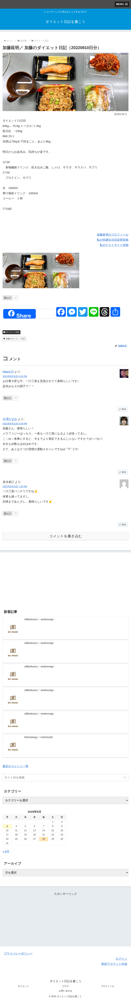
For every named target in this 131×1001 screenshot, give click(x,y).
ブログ (65, 986)
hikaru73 (8, 371)
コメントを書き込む (65, 536)
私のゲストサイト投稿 (114, 245)
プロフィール (107, 986)
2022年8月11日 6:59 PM (15, 423)
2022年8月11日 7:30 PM (15, 486)
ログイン (121, 958)
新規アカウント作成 (114, 964)
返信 (124, 409)
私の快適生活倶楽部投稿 (112, 239)
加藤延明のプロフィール (112, 234)
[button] (125, 777)
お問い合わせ (65, 990)
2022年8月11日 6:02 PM (15, 376)
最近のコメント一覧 (15, 766)
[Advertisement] (65, 579)
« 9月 (6, 851)
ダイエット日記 (12, 332)
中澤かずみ (10, 419)
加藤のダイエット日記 (15, 339)
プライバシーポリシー (18, 953)
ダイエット (23, 986)
